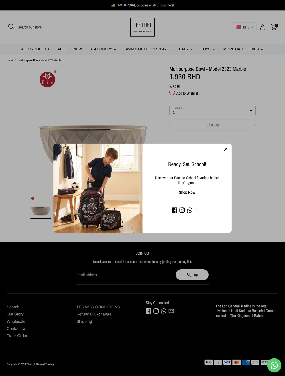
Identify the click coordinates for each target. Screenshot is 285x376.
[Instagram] (182, 210)
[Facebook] (174, 210)
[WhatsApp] (189, 210)
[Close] (226, 149)
